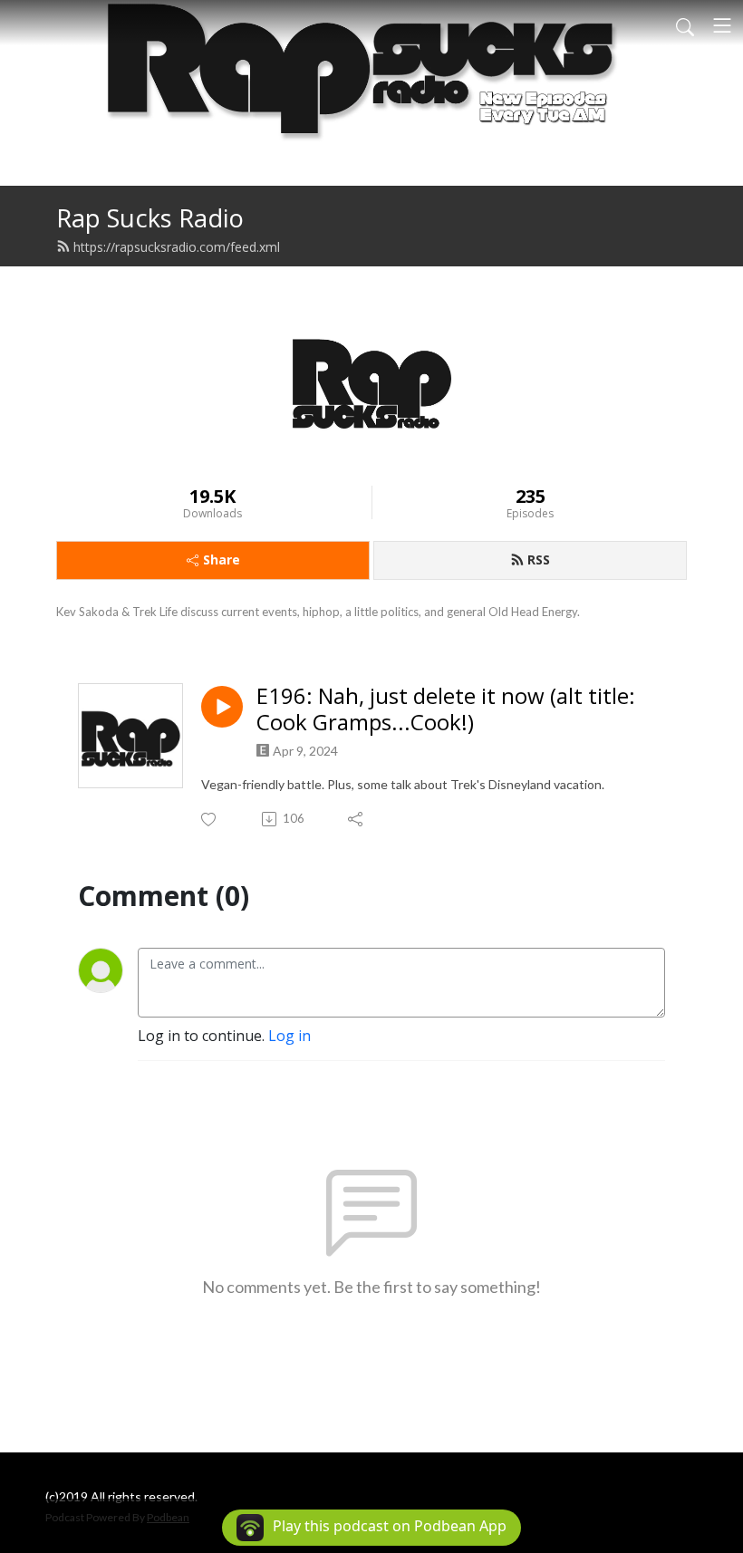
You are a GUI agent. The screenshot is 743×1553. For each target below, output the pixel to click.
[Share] (356, 819)
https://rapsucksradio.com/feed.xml (176, 247)
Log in (289, 1036)
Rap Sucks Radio (150, 218)
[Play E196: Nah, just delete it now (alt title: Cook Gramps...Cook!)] (222, 707)
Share (221, 559)
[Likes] (209, 819)
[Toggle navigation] (722, 25)
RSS (538, 559)
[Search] (685, 25)
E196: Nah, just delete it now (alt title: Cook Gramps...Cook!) (445, 709)
